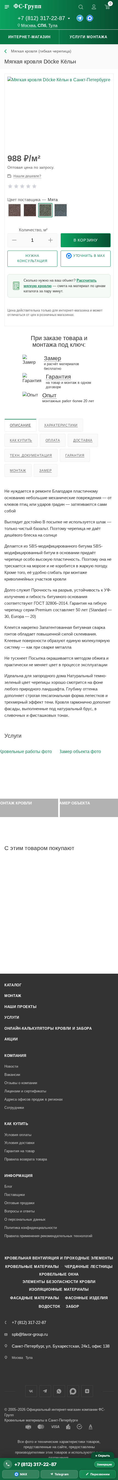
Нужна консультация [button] (32, 258)
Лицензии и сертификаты (25, 1091)
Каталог (13, 985)
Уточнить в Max (89, 256)
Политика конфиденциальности (30, 1228)
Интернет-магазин (29, 37)
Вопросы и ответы (19, 1211)
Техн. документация (31, 455)
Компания (15, 1056)
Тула (52, 25)
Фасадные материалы (34, 1298)
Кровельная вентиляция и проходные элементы (59, 1258)
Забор (72, 1306)
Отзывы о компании (20, 1083)
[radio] (14, 210)
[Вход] (93, 6)
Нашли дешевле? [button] (27, 176)
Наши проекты (20, 1007)
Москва (28, 25)
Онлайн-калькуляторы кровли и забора (48, 1028)
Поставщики (14, 1195)
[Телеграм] (80, 18)
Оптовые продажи (19, 1203)
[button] (14, 240)
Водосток (49, 1306)
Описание (20, 425)
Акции (11, 1039)
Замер (45, 471)
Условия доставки (19, 1143)
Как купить (21, 440)
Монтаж (18, 471)
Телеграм (45, 1391)
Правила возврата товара (25, 1159)
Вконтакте (31, 1391)
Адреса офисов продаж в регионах (33, 1099)
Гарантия (74, 455)
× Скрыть (102, 1455)
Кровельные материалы (32, 1267)
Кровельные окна (59, 1274)
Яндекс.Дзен (87, 1391)
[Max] (89, 18)
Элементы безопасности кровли (59, 1282)
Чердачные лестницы (89, 1267)
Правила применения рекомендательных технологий (48, 1236)
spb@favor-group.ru (30, 1334)
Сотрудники (14, 1108)
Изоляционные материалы (59, 1289)
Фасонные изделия (86, 1298)
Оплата (53, 440)
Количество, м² (33, 229)
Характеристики (61, 425)
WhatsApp (59, 1391)
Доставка (82, 440)
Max (73, 1391)
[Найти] (80, 6)
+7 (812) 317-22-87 (41, 18)
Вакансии (12, 1075)
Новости (11, 1066)
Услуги (11, 1017)
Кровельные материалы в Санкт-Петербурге (41, 1420)
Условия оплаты (17, 1135)
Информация (18, 1176)
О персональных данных (25, 1219)
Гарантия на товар (19, 1151)
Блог (8, 1186)
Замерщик (104, 1464)
